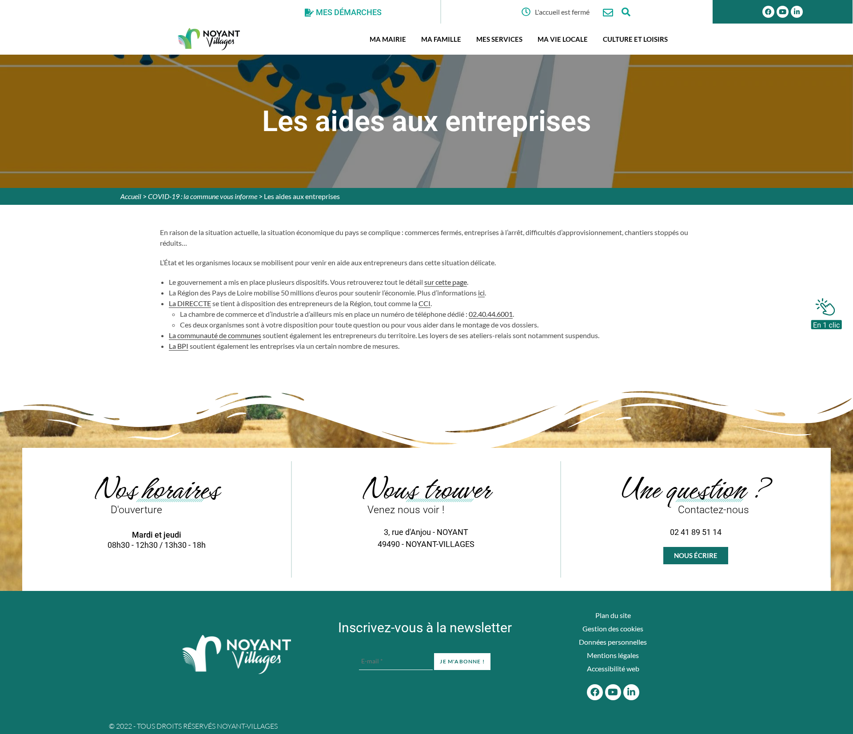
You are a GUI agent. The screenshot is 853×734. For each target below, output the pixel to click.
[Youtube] (783, 12)
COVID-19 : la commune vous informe (202, 196)
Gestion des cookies (612, 628)
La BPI (178, 346)
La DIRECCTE (190, 303)
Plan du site (613, 615)
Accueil (130, 196)
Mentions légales (613, 655)
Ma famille (441, 39)
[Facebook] (768, 12)
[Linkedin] (797, 12)
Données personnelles (613, 642)
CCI (424, 303)
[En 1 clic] (826, 311)
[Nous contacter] (608, 13)
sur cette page (445, 282)
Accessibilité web (613, 668)
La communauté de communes (215, 335)
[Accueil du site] (236, 654)
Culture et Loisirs (635, 39)
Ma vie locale (563, 39)
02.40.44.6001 (491, 314)
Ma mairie (388, 39)
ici (481, 292)
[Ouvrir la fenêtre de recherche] (626, 12)
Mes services (499, 39)
